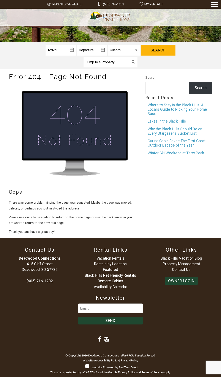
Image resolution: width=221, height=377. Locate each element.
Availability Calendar (110, 287)
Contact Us (181, 269)
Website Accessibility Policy (101, 360)
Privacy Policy (129, 360)
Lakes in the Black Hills (167, 121)
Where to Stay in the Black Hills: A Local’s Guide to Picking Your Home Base (177, 109)
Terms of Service (152, 372)
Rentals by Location (110, 264)
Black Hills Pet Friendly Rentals (110, 275)
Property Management (181, 264)
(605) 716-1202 (40, 281)
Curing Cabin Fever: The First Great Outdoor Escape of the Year (176, 143)
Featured (110, 269)
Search (158, 50)
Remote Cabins (110, 281)
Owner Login (181, 281)
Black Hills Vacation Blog (181, 258)
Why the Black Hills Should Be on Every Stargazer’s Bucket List (175, 131)
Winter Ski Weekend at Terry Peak (176, 153)
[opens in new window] (99, 340)
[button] (214, 14)
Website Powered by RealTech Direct (115, 367)
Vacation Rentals (110, 258)
